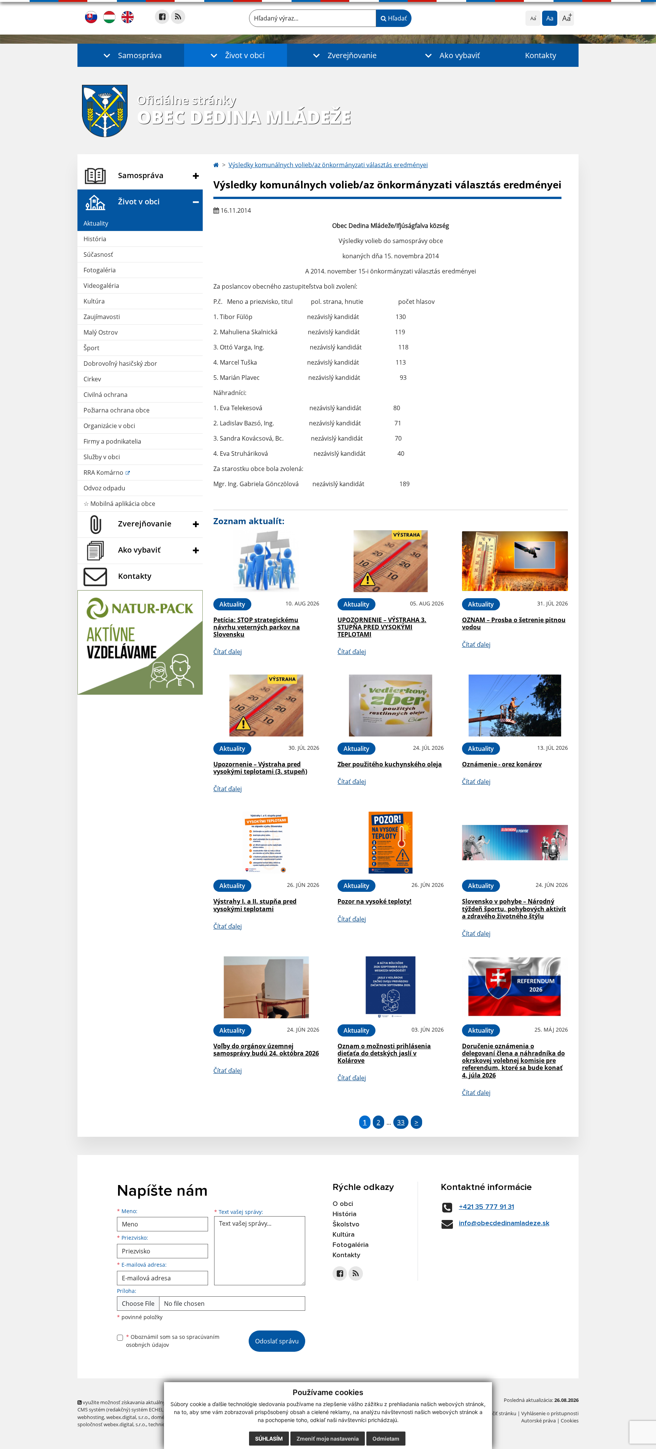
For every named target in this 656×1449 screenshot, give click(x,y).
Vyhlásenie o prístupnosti (550, 1413)
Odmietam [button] (385, 1438)
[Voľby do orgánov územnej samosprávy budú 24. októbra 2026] (266, 987)
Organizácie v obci (109, 426)
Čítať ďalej (227, 652)
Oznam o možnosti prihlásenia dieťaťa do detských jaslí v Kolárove (384, 1053)
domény (160, 1417)
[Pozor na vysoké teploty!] (390, 843)
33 (401, 1122)
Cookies (570, 1420)
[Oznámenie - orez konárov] (515, 705)
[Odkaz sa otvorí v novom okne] (162, 16)
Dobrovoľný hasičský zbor (120, 363)
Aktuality (96, 223)
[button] (130, 55)
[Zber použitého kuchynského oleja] (390, 705)
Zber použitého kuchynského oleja (389, 764)
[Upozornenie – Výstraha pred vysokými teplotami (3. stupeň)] (266, 705)
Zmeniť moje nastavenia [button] (327, 1438)
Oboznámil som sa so (172, 1340)
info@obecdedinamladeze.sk (504, 1223)
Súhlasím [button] (269, 1438)
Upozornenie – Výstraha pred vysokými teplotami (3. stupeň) (260, 768)
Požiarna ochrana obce (117, 410)
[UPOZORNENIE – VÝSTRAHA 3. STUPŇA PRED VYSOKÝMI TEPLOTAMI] (390, 561)
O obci (343, 1204)
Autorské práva (538, 1420)
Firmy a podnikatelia (112, 441)
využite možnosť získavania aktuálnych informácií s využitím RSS (155, 1402)
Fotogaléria (100, 270)
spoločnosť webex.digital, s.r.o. (111, 1424)
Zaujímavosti (102, 317)
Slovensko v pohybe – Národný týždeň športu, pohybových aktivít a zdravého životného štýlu (514, 908)
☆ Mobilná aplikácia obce (119, 503)
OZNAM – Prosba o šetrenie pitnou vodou (514, 623)
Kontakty (540, 55)
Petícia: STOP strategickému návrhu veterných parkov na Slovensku (256, 627)
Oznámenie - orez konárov (502, 764)
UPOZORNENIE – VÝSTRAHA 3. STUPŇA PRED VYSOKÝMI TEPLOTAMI (381, 627)
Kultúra (94, 301)
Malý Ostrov (101, 332)
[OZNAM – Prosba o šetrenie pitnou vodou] (515, 561)
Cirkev (92, 379)
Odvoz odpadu (104, 488)
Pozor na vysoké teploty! (374, 901)
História (95, 239)
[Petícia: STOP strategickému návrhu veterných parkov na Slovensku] (266, 561)
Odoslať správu (277, 1341)
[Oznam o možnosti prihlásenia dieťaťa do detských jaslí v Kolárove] (390, 987)
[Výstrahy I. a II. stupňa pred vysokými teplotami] (266, 843)
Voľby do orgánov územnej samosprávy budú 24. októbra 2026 (266, 1049)
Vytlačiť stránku (498, 1413)
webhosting (90, 1417)
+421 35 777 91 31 (486, 1207)
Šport (91, 348)
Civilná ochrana (106, 394)
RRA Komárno (104, 472)
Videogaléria (101, 285)
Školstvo (346, 1224)
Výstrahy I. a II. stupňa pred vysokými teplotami (254, 905)
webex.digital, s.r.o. (127, 1417)
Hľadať (396, 18)
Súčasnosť (98, 254)
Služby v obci (102, 457)
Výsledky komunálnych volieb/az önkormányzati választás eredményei (328, 165)
